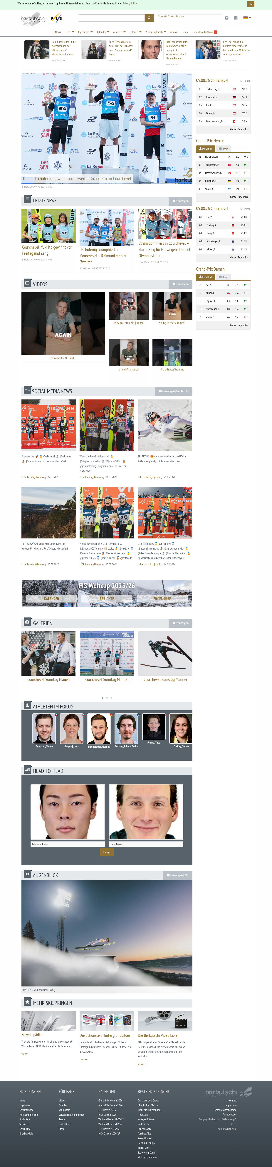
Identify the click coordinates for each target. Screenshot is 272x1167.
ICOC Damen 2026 (107, 1114)
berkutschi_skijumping (35, 477)
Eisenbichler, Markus (148, 1105)
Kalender (51, 598)
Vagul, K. (209, 189)
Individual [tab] (207, 149)
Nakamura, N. (211, 156)
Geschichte (25, 1129)
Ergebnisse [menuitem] (83, 32)
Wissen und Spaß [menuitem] (154, 32)
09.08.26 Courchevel (223, 80)
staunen (84, 1059)
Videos (62, 1100)
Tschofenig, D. (213, 89)
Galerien (63, 1105)
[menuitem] (226, 18)
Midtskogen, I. (214, 241)
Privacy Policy (130, 3)
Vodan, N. (210, 317)
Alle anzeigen (180, 201)
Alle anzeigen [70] (178, 875)
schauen (142, 1064)
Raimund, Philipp (146, 1143)
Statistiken (24, 1119)
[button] (102, 698)
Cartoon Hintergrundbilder (72, 1114)
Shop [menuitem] (185, 32)
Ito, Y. (209, 217)
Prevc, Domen (145, 1138)
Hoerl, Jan (143, 1114)
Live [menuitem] (69, 32)
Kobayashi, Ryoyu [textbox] (40, 844)
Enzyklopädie (31, 1034)
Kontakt (232, 1100)
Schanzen (24, 1124)
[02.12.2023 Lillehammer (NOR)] (106, 936)
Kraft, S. (210, 105)
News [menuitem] (58, 32)
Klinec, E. (211, 249)
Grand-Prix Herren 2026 (110, 1100)
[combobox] (68, 844)
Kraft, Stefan (144, 1124)
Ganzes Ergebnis (238, 129)
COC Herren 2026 (107, 1110)
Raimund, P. (211, 97)
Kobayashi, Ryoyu (146, 1119)
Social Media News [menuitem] (205, 32)
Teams (62, 1119)
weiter (24, 1054)
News (22, 1100)
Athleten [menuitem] (117, 32)
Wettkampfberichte (28, 1114)
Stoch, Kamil (144, 1147)
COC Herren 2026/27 (108, 1129)
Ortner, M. (211, 113)
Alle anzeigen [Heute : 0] (174, 391)
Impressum (231, 1105)
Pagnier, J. (210, 301)
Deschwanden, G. (214, 121)
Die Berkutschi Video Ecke (157, 1035)
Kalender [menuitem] (101, 32)
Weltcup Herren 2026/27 (111, 1119)
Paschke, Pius (144, 1133)
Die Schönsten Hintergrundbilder (105, 1035)
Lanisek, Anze (145, 1129)
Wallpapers (64, 1110)
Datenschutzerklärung (225, 1110)
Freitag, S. (211, 225)
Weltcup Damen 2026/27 (111, 1124)
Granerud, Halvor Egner (149, 1110)
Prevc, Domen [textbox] (116, 844)
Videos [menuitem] (173, 32)
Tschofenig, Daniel (147, 1152)
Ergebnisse (162, 598)
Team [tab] (225, 149)
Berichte (107, 598)
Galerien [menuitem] (134, 32)
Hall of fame (65, 1124)
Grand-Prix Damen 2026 (110, 1105)
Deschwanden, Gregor (149, 1100)
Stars (61, 1129)
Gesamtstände (26, 1110)
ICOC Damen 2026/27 (109, 1133)
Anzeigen (107, 852)
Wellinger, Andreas (147, 1157)
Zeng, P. (210, 233)
